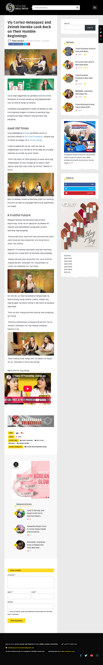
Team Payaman (27, 440)
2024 (66, 264)
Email (33, 592)
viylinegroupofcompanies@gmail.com (21, 648)
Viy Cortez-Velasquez (34, 137)
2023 (66, 267)
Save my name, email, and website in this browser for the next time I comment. (30, 613)
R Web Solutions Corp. (67, 651)
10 (87, 68)
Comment (11, 575)
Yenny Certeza (18, 41)
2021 (66, 272)
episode (26, 133)
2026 (66, 258)
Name (10, 592)
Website (10, 602)
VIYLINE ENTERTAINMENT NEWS (37, 447)
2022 (66, 269)
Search (67, 23)
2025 (66, 261)
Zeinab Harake (36, 140)
